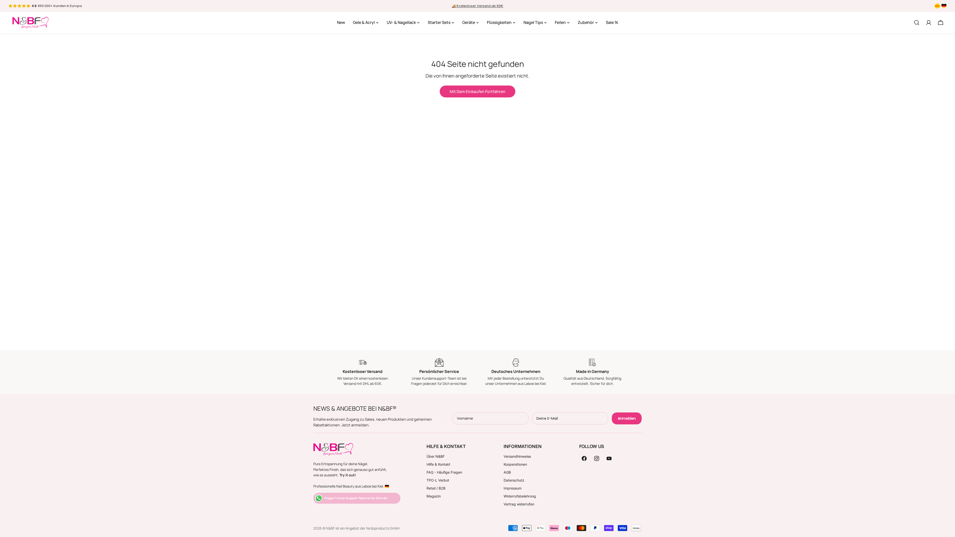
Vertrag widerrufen (519, 504)
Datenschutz (514, 480)
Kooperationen (515, 464)
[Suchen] (917, 23)
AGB (507, 472)
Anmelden (627, 418)
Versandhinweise (517, 456)
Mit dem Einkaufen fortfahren (477, 91)
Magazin (434, 496)
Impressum (513, 488)
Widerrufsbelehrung (520, 496)
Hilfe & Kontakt (438, 464)
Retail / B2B (436, 488)
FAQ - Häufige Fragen (444, 472)
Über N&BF (436, 456)
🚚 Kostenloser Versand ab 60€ (477, 5)
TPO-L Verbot (438, 480)
